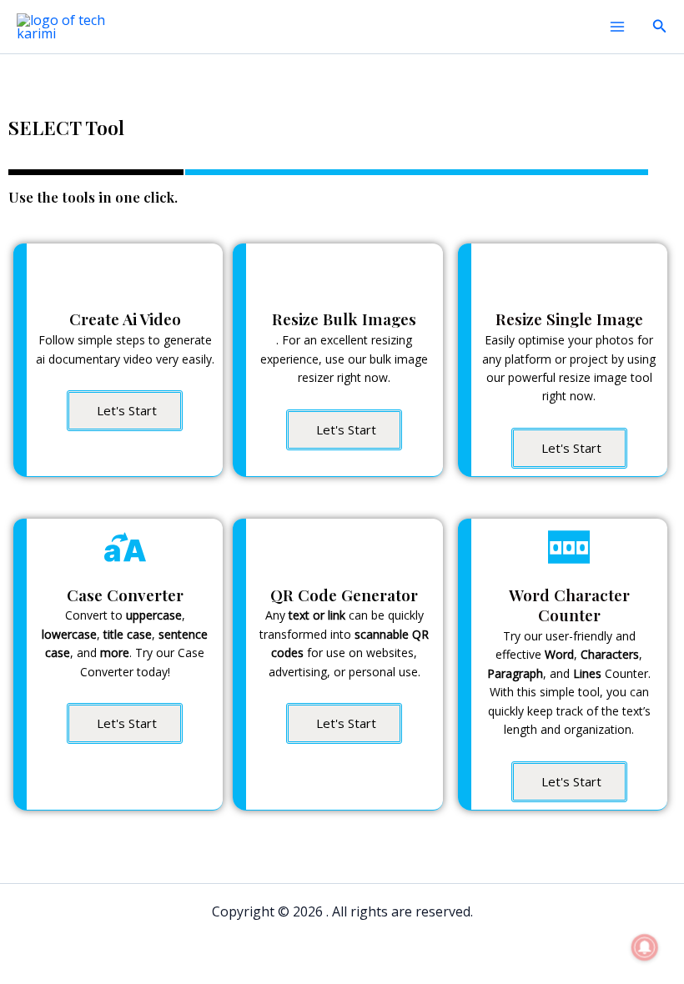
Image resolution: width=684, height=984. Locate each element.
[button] (659, 27)
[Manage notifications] (644, 947)
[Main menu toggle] (617, 26)
